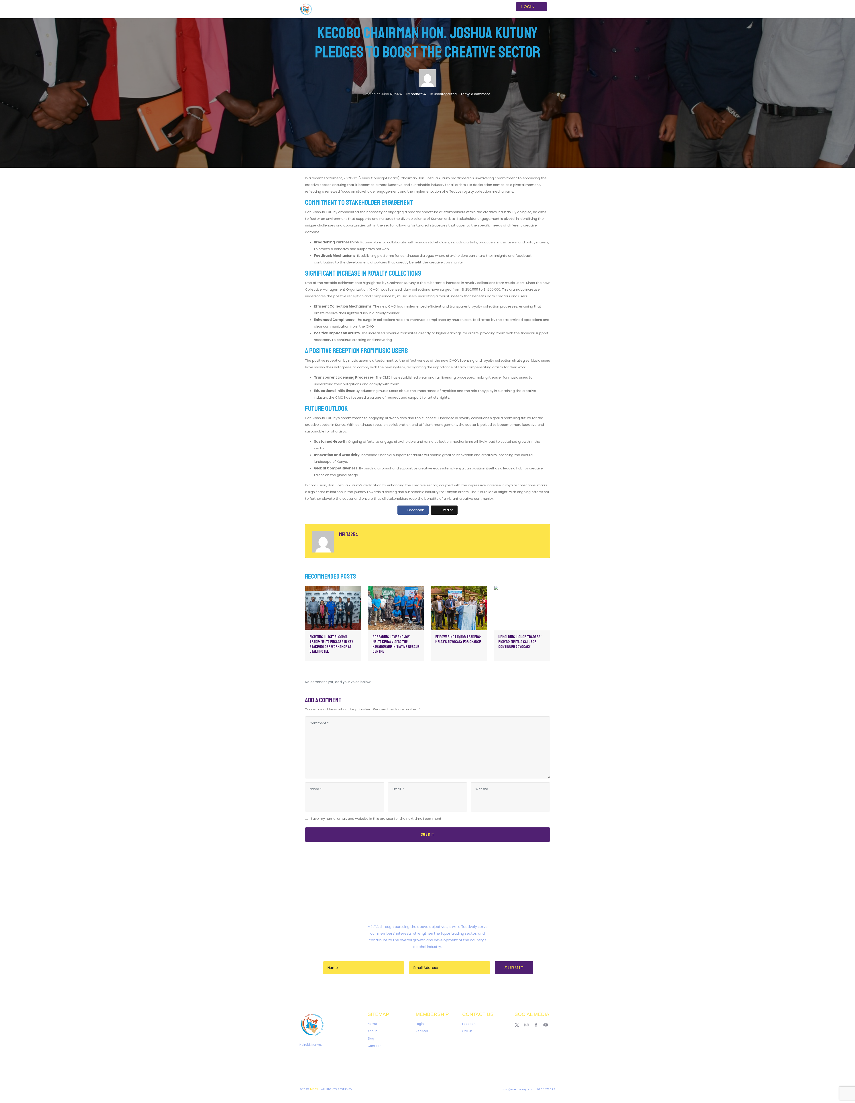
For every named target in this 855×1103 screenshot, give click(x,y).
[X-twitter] (517, 1025)
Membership (416, 9)
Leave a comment (475, 94)
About (365, 9)
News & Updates (449, 9)
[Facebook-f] (536, 1025)
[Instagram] (526, 1025)
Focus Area (388, 9)
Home (346, 9)
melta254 (418, 94)
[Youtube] (545, 1025)
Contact (479, 9)
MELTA (315, 1089)
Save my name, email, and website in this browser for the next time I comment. (376, 818)
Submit (427, 834)
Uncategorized (445, 94)
